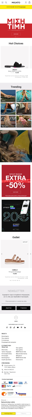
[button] (4, 400)
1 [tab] (15, 37)
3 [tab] (18, 37)
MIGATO (15, 69)
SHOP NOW (22, 7)
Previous (1, 23)
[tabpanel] (16, 23)
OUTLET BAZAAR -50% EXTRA (16, 7)
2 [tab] (16, 37)
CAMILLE (15, 270)
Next (30, 23)
